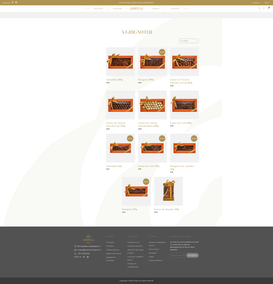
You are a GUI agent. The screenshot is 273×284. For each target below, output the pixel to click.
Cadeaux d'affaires (155, 260)
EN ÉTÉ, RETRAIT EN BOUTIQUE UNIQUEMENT (136, 3)
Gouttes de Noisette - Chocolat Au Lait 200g (181, 81)
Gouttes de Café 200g (181, 123)
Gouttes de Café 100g (149, 166)
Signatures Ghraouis (113, 253)
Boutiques (152, 253)
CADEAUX (155, 9)
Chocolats (110, 242)
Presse (151, 257)
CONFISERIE (117, 9)
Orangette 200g (146, 79)
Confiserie (109, 246)
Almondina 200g (114, 79)
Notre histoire (154, 249)
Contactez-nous (133, 242)
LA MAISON (175, 9)
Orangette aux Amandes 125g (182, 167)
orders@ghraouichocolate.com (89, 250)
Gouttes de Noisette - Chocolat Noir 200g (116, 124)
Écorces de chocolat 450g (166, 209)
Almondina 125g (114, 166)
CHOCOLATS (98, 9)
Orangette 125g (129, 209)
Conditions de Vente (134, 246)
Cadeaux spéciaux (112, 250)
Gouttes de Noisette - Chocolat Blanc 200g (148, 124)
